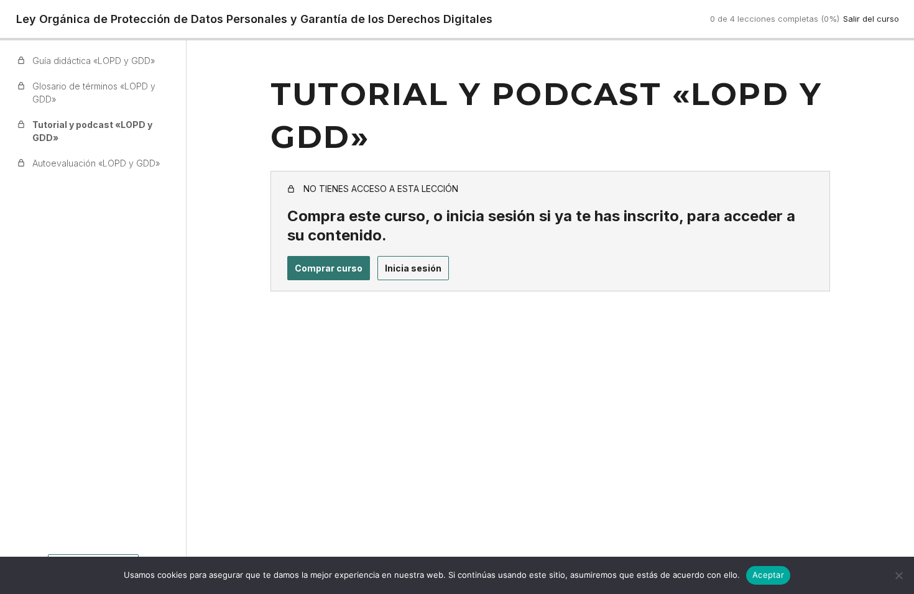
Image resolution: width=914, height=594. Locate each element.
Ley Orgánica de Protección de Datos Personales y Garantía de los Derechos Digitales (254, 18)
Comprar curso (328, 268)
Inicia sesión (413, 268)
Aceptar (768, 575)
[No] (898, 575)
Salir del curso (871, 19)
